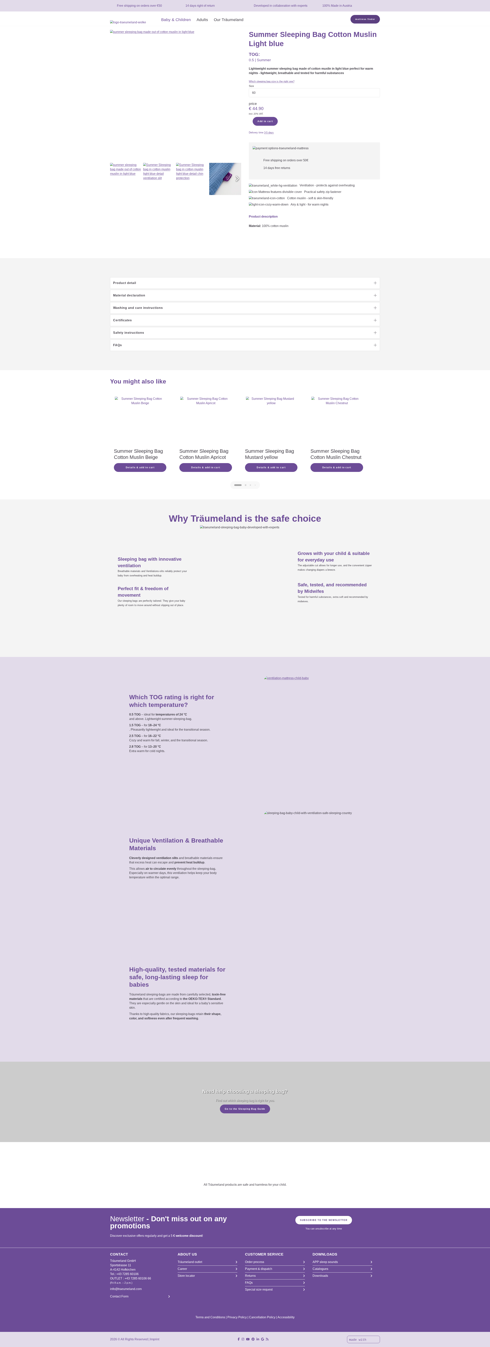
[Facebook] (239, 1339)
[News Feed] (267, 1339)
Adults (202, 19)
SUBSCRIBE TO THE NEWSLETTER (323, 1220)
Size (251, 85)
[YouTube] (248, 1339)
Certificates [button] (122, 320)
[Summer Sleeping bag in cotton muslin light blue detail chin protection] (192, 179)
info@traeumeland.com (126, 1289)
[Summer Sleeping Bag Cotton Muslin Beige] (140, 422)
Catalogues (320, 1268)
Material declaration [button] (129, 295)
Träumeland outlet (190, 1262)
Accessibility (286, 1317)
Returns (250, 1275)
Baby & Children (176, 19)
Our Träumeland (228, 19)
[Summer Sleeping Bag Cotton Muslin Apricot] (205, 422)
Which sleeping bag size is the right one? (271, 81)
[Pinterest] (253, 1339)
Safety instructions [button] (128, 332)
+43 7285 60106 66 (138, 1278)
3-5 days (269, 132)
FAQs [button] (117, 345)
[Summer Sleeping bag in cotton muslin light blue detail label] (225, 179)
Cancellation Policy (262, 1317)
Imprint (154, 1339)
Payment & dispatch (258, 1268)
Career (182, 1268)
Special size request (259, 1289)
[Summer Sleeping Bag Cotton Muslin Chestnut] (336, 422)
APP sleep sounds (325, 1262)
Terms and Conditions (210, 1317)
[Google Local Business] (262, 1339)
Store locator (186, 1275)
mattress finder (365, 19)
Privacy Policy (237, 1317)
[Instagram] (243, 1339)
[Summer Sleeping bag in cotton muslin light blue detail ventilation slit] (159, 179)
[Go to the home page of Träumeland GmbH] (134, 22)
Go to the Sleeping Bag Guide (245, 1109)
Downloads (320, 1275)
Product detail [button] (124, 283)
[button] (237, 178)
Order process (254, 1262)
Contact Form (119, 1296)
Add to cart (265, 121)
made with (358, 1340)
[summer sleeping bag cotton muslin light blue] (126, 179)
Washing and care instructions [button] (138, 307)
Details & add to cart (140, 467)
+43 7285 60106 (127, 1274)
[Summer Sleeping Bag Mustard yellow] (271, 422)
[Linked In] (257, 1339)
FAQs (249, 1282)
